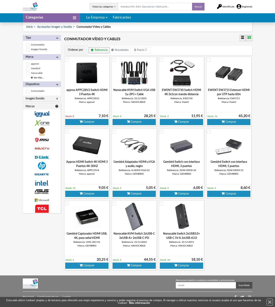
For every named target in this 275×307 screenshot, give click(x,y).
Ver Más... (38, 77)
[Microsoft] (42, 200)
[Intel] (42, 183)
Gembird (35, 68)
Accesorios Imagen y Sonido (54, 27)
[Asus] (42, 191)
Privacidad (28, 297)
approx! (35, 64)
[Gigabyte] (42, 174)
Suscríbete (244, 285)
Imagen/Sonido (39, 49)
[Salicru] (42, 148)
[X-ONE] (42, 122)
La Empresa (95, 17)
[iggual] (42, 113)
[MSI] (42, 140)
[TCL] (42, 208)
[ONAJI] (42, 131)
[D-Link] (42, 157)
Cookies (66, 297)
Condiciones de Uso (48, 297)
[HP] (42, 166)
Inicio (29, 27)
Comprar (88, 122)
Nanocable (36, 73)
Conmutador (37, 44)
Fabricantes (122, 17)
